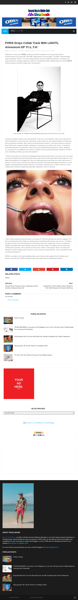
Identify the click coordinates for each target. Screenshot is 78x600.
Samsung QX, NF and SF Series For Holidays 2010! (31, 346)
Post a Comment (13, 300)
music (48, 50)
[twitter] (68, 2)
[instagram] (75, 2)
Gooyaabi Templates (36, 597)
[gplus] (71, 2)
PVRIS (52, 50)
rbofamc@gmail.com (51, 547)
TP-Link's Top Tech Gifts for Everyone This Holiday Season (33, 355)
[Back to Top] (74, 597)
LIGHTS (43, 50)
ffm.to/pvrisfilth (60, 133)
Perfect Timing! (19, 318)
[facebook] (65, 2)
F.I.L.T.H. (38, 50)
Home (5, 31)
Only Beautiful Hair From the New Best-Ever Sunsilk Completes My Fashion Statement (42, 336)
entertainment (31, 50)
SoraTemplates (14, 597)
